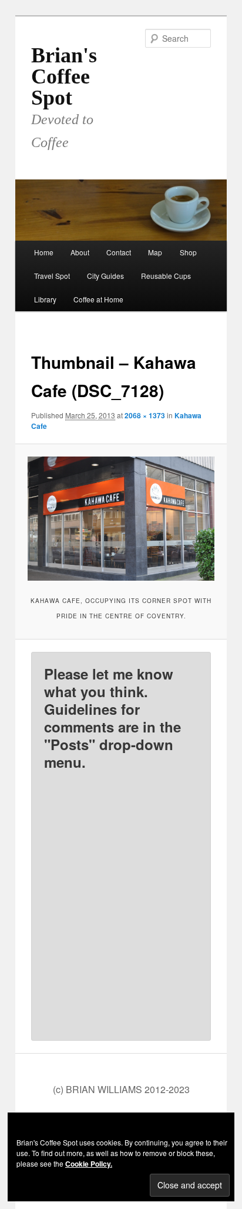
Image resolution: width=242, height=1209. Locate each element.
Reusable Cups (166, 276)
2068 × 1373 (145, 415)
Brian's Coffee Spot (64, 76)
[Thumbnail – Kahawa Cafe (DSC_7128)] (121, 519)
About (79, 252)
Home (43, 252)
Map (155, 252)
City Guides (105, 276)
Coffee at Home (98, 299)
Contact (118, 252)
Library (45, 299)
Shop (188, 252)
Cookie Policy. (88, 1163)
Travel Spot (52, 276)
